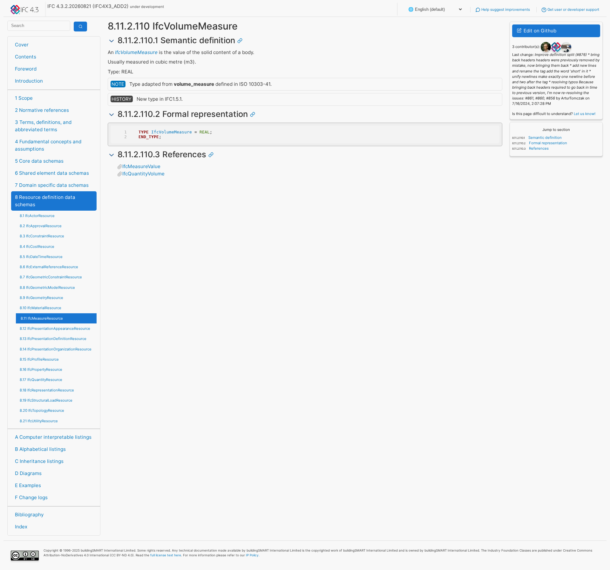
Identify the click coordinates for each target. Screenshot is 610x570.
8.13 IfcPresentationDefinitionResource (53, 338)
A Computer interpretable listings (53, 437)
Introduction (29, 81)
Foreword (26, 69)
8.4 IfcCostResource (37, 246)
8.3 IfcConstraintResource (42, 236)
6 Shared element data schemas (52, 173)
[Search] (80, 26)
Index (21, 527)
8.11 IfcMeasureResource (42, 318)
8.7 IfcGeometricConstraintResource (51, 277)
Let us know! (584, 114)
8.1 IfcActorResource (37, 216)
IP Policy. (253, 555)
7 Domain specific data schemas (52, 185)
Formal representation (547, 143)
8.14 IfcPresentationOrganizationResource (56, 349)
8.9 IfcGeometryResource (41, 297)
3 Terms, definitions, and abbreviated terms (43, 125)
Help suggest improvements (505, 9)
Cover (22, 45)
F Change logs (31, 497)
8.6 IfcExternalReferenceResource (49, 267)
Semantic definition (544, 137)
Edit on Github (539, 31)
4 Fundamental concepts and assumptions (48, 145)
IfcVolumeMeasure (136, 52)
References (538, 148)
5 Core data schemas (39, 161)
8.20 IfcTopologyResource (42, 410)
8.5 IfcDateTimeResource (41, 256)
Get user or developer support (572, 9)
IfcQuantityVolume (143, 174)
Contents (25, 57)
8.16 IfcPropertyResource (41, 369)
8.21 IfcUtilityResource (39, 421)
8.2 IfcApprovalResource (41, 226)
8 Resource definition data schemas (45, 200)
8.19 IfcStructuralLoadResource (46, 400)
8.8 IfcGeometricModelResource (47, 287)
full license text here (165, 555)
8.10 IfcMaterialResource (40, 308)
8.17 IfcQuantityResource (41, 379)
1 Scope (24, 98)
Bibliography (29, 515)
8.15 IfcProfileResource (39, 359)
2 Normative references (42, 110)
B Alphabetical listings (40, 449)
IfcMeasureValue (141, 166)
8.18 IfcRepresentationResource (47, 390)
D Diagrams (28, 473)
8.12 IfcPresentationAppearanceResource (55, 328)
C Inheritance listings (39, 461)
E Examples (28, 485)
